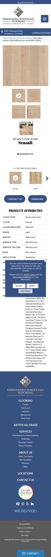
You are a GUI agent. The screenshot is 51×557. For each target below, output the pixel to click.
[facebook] (18, 504)
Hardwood (20, 38)
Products (28, 38)
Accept (19, 286)
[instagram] (23, 504)
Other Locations (41, 33)
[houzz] (32, 504)
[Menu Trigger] (44, 18)
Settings (25, 291)
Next (47, 178)
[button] (30, 553)
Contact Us (15, 199)
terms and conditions (22, 277)
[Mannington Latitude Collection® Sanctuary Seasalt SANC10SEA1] (19, 95)
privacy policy (29, 274)
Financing (37, 199)
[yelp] (28, 504)
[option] (15, 180)
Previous (4, 178)
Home (5, 38)
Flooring (12, 38)
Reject (32, 286)
